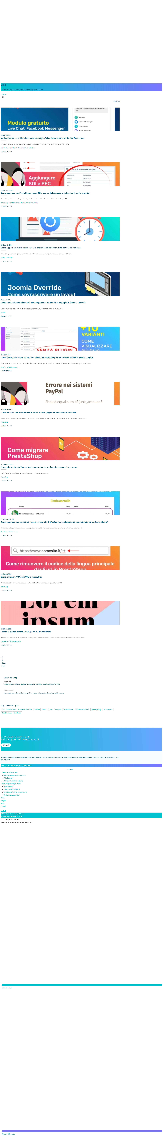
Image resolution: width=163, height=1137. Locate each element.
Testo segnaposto (15, 641)
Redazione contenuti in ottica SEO (16, 44)
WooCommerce (13, 367)
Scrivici (6, 745)
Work (6, 52)
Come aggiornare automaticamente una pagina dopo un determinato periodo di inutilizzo (41, 248)
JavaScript (9, 257)
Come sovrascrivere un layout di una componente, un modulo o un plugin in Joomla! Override (43, 303)
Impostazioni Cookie (60, 767)
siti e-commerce (21, 757)
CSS (3, 709)
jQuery (3, 257)
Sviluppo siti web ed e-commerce (16, 27)
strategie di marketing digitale (44, 757)
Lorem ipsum (5, 641)
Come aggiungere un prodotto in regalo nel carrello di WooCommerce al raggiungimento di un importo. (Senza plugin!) (54, 522)
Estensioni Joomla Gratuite (26, 148)
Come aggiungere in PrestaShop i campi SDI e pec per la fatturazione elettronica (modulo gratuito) (45, 193)
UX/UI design (9, 30)
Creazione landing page (13, 41)
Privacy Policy (37, 767)
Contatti (7, 77)
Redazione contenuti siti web (14, 33)
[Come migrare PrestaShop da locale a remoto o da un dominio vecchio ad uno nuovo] (60, 448)
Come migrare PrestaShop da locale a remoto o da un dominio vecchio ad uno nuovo (39, 467)
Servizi (7, 19)
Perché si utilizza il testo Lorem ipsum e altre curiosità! (26, 632)
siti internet (11, 757)
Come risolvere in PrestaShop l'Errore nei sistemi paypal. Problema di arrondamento (39, 412)
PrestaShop (4, 203)
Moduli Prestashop (14, 203)
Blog (6, 69)
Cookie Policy (48, 767)
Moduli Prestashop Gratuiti (29, 203)
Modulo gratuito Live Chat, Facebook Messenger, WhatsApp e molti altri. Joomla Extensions (42, 138)
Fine (3, 666)
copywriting (110, 757)
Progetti (7, 61)
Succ (4, 663)
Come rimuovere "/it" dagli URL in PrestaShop (21, 577)
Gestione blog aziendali (13, 47)
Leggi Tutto (6, 151)
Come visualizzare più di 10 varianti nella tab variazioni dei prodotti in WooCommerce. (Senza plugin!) (47, 357)
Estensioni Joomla (11, 148)
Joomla (3, 148)
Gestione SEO (10, 38)
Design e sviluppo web (11, 24)
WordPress (4, 367)
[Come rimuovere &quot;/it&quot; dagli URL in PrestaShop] (60, 558)
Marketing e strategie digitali (13, 35)
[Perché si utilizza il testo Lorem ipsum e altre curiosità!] (60, 613)
